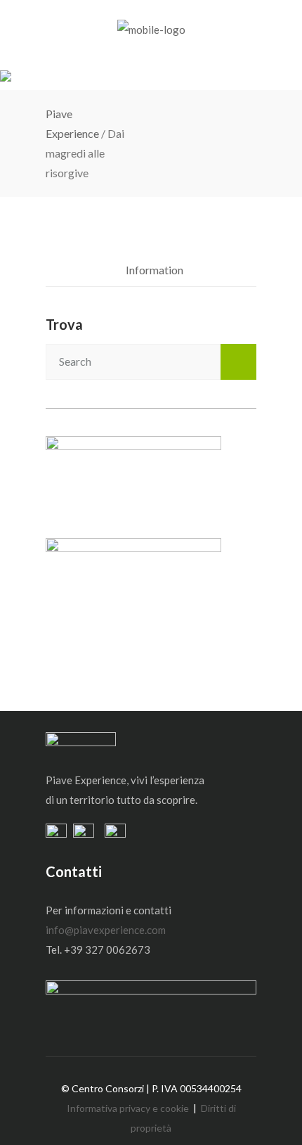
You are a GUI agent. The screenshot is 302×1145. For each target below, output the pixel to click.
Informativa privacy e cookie (128, 1108)
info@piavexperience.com (106, 929)
